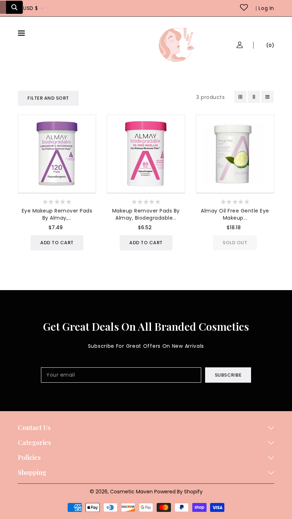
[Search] (14, 7)
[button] (39, 34)
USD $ (30, 8)
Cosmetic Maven (131, 491)
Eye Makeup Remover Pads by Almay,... (57, 214)
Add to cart (57, 242)
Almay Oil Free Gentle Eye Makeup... (235, 214)
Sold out (235, 242)
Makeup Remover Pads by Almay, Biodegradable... (146, 214)
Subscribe (228, 375)
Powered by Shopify (178, 491)
